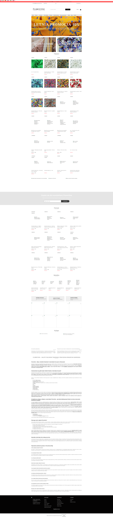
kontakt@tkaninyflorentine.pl (36, 502)
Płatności (45, 500)
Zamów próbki (59, 500)
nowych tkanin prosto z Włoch (44, 366)
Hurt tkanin (58, 499)
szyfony (34, 385)
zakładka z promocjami (68, 366)
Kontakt (75, 15)
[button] (46, 497)
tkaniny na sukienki (36, 386)
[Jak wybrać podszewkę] (43, 340)
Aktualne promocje (56, 15)
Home (33, 15)
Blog (72, 15)
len (33, 384)
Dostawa (45, 499)
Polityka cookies (46, 504)
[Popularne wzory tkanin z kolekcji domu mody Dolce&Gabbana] (69, 340)
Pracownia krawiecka (63, 15)
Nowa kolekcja (46, 15)
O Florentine (71, 499)
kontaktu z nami (34, 412)
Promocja (50, 15)
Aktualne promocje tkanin (47, 507)
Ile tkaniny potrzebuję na (60, 503)
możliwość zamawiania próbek (69, 431)
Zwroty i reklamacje (46, 503)
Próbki (69, 15)
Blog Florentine (59, 504)
